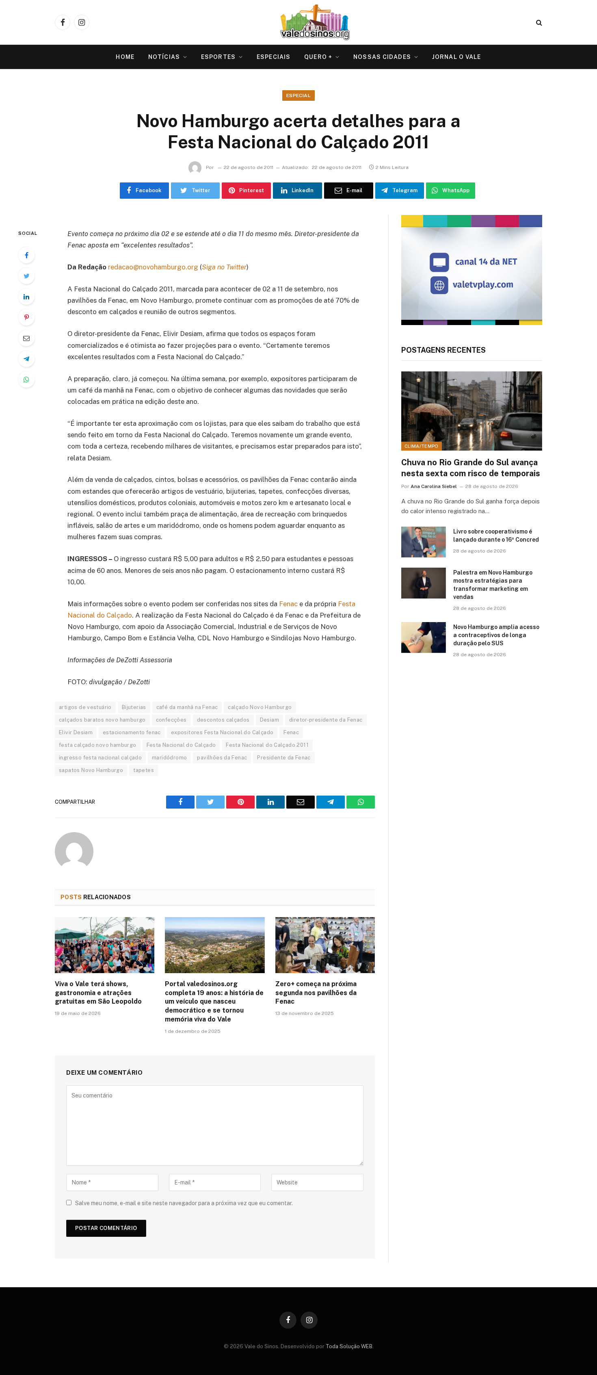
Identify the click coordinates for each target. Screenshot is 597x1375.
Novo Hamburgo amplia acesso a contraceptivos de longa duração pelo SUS (496, 635)
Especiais (273, 57)
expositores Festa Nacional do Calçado (222, 732)
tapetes (143, 770)
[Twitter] (26, 276)
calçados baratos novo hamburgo (102, 720)
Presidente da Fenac (283, 758)
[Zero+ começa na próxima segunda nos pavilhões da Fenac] (325, 945)
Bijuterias (134, 707)
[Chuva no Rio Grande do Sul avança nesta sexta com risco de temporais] (471, 411)
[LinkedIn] (26, 296)
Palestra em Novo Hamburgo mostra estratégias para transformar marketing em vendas (492, 584)
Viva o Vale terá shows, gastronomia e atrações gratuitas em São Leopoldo (98, 993)
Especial (298, 95)
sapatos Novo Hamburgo (91, 770)
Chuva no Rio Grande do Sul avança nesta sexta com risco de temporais (470, 468)
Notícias (164, 57)
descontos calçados (223, 720)
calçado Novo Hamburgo (260, 707)
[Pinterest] (26, 317)
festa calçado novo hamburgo (97, 745)
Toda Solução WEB (349, 1346)
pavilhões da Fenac (222, 758)
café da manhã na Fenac (187, 707)
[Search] (538, 22)
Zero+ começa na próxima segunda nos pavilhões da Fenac (316, 993)
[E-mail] (26, 338)
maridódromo (169, 758)
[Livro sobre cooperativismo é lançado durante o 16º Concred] (423, 542)
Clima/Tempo (421, 446)
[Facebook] (26, 255)
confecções (171, 720)
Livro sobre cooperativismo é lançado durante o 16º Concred (496, 535)
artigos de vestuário (85, 707)
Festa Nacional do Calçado (181, 745)
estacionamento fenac (132, 732)
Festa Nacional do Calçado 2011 (267, 745)
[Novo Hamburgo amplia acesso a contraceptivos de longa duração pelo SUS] (423, 637)
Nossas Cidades (382, 57)
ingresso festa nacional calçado (100, 758)
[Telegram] (26, 359)
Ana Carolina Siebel (434, 486)
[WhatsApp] (26, 379)
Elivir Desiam (76, 732)
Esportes (218, 57)
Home (125, 57)
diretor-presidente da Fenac (326, 720)
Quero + (318, 57)
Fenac (288, 604)
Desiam (269, 720)
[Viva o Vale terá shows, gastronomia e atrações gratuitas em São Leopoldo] (104, 945)
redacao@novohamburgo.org (153, 267)
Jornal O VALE (456, 57)
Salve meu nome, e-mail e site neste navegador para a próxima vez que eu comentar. (184, 1203)
